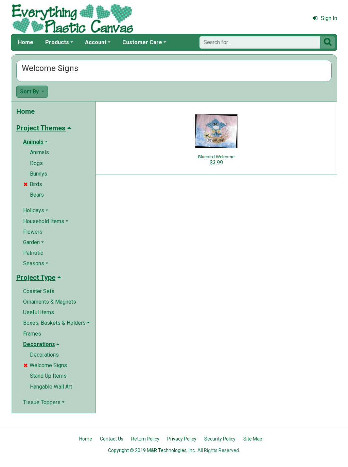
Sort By (30, 91)
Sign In (329, 18)
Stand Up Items (48, 376)
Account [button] (95, 42)
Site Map (252, 439)
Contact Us (111, 439)
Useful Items (38, 312)
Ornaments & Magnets (49, 302)
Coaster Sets (38, 291)
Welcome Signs (45, 365)
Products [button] (57, 42)
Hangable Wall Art (51, 386)
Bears (37, 195)
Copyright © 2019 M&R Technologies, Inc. (152, 450)
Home (25, 42)
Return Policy (145, 439)
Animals (39, 152)
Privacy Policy (181, 439)
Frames (32, 333)
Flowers (32, 232)
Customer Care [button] (142, 42)
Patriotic (33, 253)
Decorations (44, 355)
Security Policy (220, 439)
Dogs (36, 163)
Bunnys (38, 173)
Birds (32, 184)
